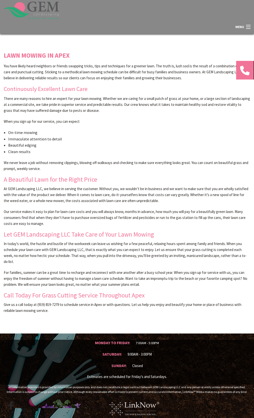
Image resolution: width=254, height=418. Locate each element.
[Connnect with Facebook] (11, 405)
